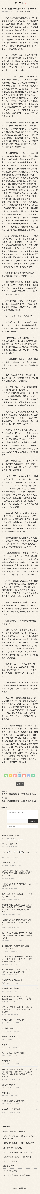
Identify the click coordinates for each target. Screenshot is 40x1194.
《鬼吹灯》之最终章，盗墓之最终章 (17, 1175)
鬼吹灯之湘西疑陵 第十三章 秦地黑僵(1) (19, 794)
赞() (20, 784)
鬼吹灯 (26, 1188)
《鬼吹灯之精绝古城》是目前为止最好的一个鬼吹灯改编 (19, 1137)
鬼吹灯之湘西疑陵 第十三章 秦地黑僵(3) (19, 800)
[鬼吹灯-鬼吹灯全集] (20, 2)
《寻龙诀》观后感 (10, 1170)
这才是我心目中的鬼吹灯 (12, 1147)
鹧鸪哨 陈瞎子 (8, 1166)
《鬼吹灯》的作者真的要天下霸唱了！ (17, 1152)
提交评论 (33, 821)
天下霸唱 (20, 1188)
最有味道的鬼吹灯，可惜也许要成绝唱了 (18, 1143)
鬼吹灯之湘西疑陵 (25, 11)
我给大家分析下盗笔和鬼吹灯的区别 (17, 1157)
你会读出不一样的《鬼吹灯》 (14, 1131)
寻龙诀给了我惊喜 (10, 1161)
